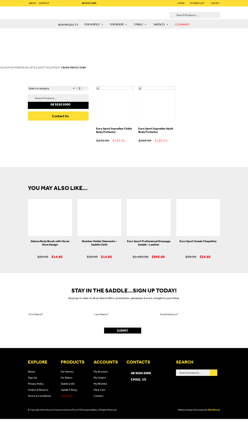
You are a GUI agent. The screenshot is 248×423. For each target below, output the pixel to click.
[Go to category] (79, 88)
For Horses (92, 24)
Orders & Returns (38, 389)
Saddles (159, 24)
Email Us (138, 379)
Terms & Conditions (39, 396)
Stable (138, 24)
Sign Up (32, 377)
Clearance (182, 24)
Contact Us (60, 116)
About (32, 3)
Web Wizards (214, 409)
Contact (44, 3)
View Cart (99, 389)
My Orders (100, 377)
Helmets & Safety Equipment (42, 67)
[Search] (213, 372)
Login (180, 3)
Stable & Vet (68, 383)
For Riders (117, 24)
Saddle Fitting (69, 389)
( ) (214, 3)
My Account (101, 371)
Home (3, 67)
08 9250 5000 (141, 373)
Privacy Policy (36, 383)
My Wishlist (100, 383)
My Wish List (197, 3)
